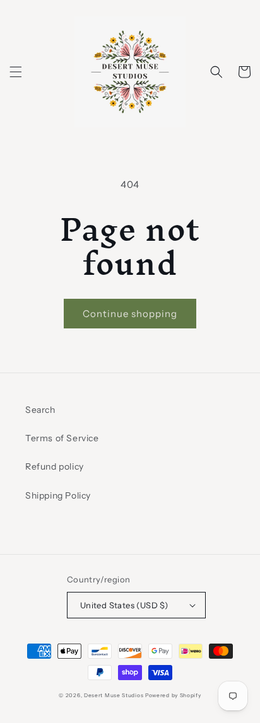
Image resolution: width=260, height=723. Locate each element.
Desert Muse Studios (113, 695)
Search (40, 409)
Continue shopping (130, 314)
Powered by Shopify (173, 695)
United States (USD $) (124, 605)
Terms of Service (62, 438)
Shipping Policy (58, 495)
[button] (16, 72)
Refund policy (54, 466)
